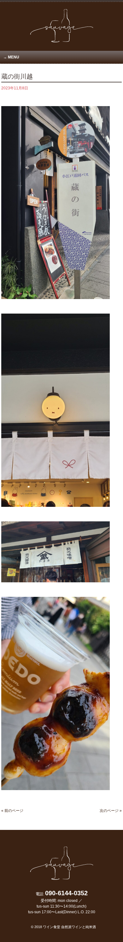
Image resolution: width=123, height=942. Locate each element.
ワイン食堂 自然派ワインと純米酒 (69, 927)
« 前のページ (12, 810)
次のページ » (111, 810)
